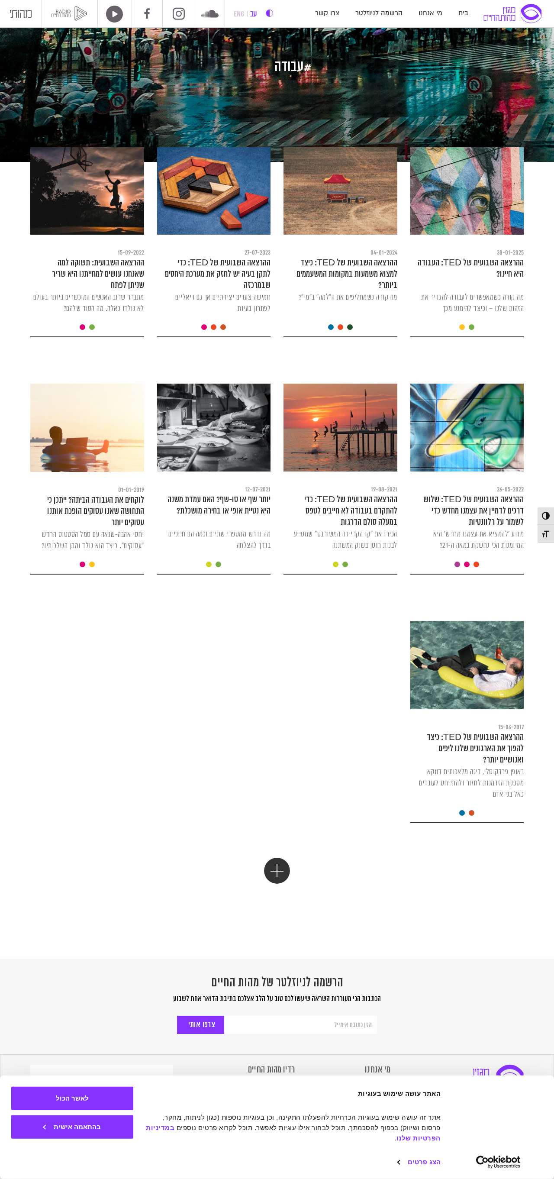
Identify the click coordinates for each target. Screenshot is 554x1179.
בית (463, 13)
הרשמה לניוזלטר (379, 13)
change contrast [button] (269, 13)
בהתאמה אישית (77, 1126)
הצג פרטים (424, 1162)
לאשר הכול (72, 1098)
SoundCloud (210, 14)
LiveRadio (111, 14)
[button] (277, 871)
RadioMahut (71, 13)
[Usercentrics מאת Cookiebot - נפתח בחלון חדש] (498, 1162)
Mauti (21, 16)
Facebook (147, 13)
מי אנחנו (430, 13)
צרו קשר (327, 13)
